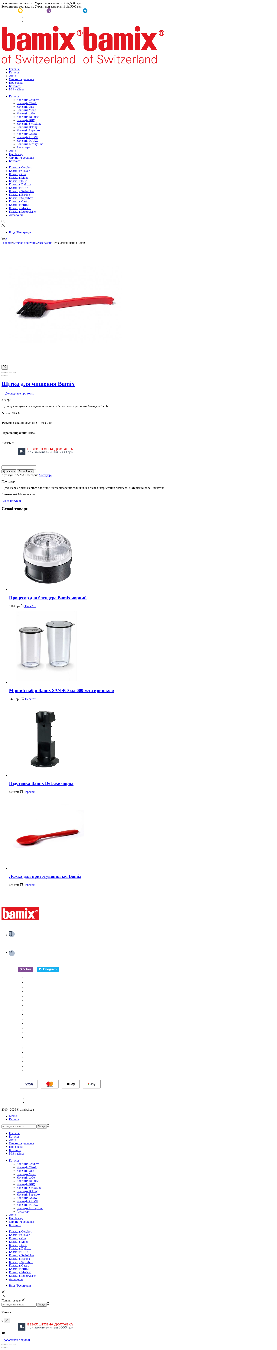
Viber (5, 500)
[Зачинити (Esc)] (3, 1344)
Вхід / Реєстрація (20, 232)
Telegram (15, 500)
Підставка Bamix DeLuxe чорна (41, 783)
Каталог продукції (24, 242)
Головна (7, 242)
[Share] (6, 372)
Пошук (41, 1126)
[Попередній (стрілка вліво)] (3, 375)
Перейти (30, 606)
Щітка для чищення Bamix (38, 383)
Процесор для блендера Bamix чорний (48, 597)
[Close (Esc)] (3, 372)
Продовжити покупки (16, 1340)
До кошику (9, 471)
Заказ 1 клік (25, 471)
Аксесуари (44, 242)
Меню (13, 1116)
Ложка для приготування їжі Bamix (45, 876)
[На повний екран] (10, 1344)
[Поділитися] (6, 1344)
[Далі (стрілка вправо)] (6, 375)
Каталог (14, 1119)
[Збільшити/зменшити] (14, 1344)
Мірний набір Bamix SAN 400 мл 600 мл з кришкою (61, 690)
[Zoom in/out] (14, 372)
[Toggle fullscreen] (10, 372)
